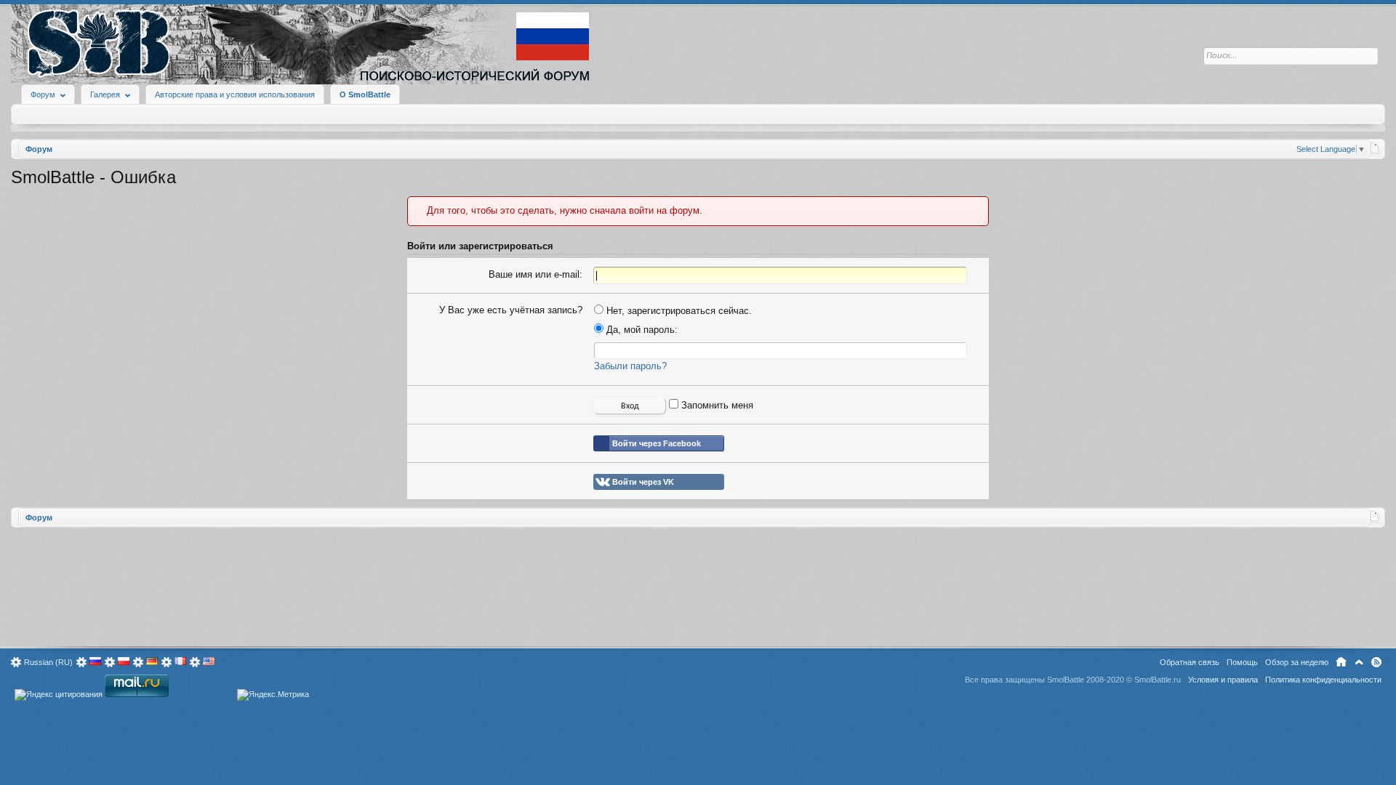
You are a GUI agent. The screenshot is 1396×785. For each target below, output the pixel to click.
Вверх (1359, 662)
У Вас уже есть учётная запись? (510, 310)
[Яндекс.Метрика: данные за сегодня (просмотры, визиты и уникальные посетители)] (273, 695)
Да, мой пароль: (640, 329)
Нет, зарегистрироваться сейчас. (677, 310)
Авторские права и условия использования (235, 94)
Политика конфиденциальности (1323, 679)
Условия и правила (1223, 679)
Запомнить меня (715, 405)
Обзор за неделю (1296, 662)
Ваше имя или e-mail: (535, 274)
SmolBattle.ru (1157, 679)
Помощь (1242, 662)
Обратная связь (1189, 662)
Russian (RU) (48, 662)
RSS (1376, 662)
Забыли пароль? (630, 366)
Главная (1341, 662)
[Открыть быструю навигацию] (1375, 148)
